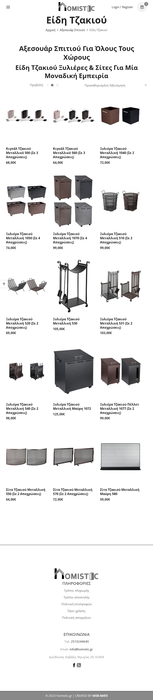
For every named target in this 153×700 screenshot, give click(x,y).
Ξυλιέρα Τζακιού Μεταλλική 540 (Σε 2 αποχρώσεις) (22, 408)
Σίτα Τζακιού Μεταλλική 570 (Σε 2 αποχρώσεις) (72, 491)
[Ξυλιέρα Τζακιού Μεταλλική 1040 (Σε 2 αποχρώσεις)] (120, 116)
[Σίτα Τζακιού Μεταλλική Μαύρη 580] (120, 457)
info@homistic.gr (81, 649)
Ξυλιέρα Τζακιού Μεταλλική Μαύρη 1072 (72, 406)
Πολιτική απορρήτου (76, 618)
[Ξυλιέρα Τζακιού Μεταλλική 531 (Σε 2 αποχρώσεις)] (120, 286)
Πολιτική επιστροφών (76, 604)
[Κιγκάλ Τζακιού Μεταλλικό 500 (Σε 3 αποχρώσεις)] (26, 116)
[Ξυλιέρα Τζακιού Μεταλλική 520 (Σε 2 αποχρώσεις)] (26, 286)
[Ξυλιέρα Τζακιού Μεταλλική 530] (73, 286)
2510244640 (80, 641)
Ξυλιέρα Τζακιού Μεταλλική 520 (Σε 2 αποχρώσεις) (22, 323)
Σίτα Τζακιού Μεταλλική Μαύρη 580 (119, 491)
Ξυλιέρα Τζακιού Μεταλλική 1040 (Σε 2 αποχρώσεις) (117, 152)
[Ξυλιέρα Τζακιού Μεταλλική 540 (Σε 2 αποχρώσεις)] (26, 371)
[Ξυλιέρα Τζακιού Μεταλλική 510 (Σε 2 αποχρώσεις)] (120, 201)
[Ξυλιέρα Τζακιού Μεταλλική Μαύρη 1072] (73, 371)
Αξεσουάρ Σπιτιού (72, 30)
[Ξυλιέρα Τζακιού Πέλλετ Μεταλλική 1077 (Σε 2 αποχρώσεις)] (120, 371)
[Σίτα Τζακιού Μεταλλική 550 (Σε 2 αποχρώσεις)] (26, 457)
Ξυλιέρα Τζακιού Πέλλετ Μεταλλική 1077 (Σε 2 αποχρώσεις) (119, 408)
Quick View (43, 97)
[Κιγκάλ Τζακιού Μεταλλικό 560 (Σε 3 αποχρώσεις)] (73, 116)
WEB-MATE (100, 696)
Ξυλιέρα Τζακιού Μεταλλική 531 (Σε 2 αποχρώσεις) (116, 323)
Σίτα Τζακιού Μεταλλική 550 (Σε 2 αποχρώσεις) (25, 491)
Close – (4, 285)
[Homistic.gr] (76, 7)
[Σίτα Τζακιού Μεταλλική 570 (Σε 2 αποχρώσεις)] (73, 457)
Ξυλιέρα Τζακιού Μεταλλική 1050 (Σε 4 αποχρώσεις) (23, 238)
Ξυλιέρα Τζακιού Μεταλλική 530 (66, 321)
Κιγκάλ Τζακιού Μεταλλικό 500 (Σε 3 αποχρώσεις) (22, 152)
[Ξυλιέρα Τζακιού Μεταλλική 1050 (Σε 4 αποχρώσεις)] (26, 201)
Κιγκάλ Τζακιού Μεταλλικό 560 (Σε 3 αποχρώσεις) (69, 152)
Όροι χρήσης (76, 611)
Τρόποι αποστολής (77, 597)
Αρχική (50, 30)
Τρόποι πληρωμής (76, 590)
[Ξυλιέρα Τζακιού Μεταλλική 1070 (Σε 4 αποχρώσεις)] (73, 201)
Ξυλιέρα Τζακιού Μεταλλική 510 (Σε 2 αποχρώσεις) (116, 238)
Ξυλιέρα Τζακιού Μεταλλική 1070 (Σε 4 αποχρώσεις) (70, 238)
